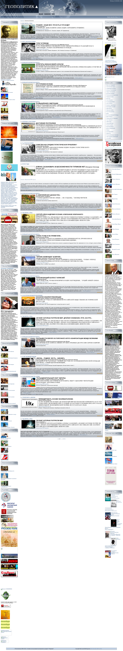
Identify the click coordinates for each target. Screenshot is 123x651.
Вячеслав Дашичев (116, 208)
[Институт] (9, 502)
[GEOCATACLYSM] (6, 591)
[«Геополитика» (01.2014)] (110, 26)
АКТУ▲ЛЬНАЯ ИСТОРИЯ (29, 41)
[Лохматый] (5, 620)
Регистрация (47, 13)
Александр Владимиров (117, 189)
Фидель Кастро (115, 229)
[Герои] (110, 467)
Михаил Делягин (116, 214)
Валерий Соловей (116, 249)
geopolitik (34, 38)
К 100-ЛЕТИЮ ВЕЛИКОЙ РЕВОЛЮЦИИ (32, 295)
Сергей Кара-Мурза (116, 224)
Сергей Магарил (115, 239)
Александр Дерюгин (116, 219)
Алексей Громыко (116, 203)
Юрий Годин (115, 198)
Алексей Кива (115, 234)
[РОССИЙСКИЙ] (7, 152)
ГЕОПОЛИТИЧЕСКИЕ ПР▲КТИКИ (31, 376)
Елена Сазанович (116, 244)
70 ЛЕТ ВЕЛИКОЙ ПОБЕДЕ (29, 356)
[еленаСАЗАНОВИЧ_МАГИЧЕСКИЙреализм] (9, 559)
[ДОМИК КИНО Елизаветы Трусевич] (9, 564)
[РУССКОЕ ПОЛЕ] (9, 522)
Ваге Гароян (114, 194)
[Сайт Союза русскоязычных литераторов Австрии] (9, 548)
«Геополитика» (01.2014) (110, 42)
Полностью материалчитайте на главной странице (7, 80)
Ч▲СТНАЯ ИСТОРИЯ (27, 143)
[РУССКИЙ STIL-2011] (9, 554)
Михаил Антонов (116, 179)
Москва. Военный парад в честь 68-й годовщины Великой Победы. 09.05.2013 (9, 208)
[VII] (9, 126)
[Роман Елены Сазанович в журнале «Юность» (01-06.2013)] (110, 44)
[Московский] (7, 139)
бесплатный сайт (95, 648)
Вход (53, 13)
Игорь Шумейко (115, 254)
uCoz (101, 648)
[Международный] (6, 492)
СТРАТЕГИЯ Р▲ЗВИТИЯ (28, 397)
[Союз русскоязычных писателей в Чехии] (9, 530)
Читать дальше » (94, 37)
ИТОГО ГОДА (25, 164)
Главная (41, 13)
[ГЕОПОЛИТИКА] (9, 26)
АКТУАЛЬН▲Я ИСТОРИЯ (28, 121)
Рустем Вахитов (116, 184)
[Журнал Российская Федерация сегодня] (113, 141)
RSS (119, 17)
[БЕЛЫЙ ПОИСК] (7, 515)
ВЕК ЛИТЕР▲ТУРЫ (27, 23)
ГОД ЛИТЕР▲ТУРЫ (27, 212)
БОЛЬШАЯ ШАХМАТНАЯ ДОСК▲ (31, 62)
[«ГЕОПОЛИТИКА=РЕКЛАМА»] (113, 64)
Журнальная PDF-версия (42, 29)
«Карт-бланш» (114, 512)
